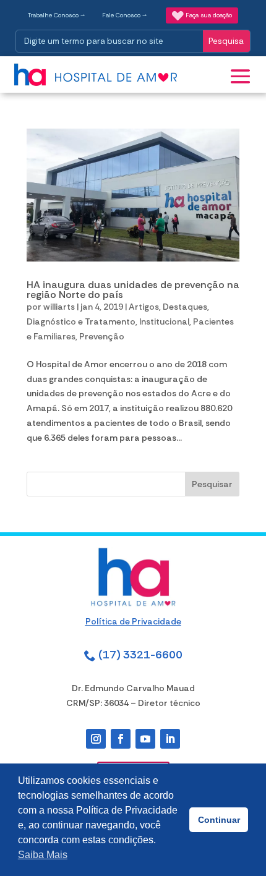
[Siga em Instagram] (96, 739)
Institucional (164, 321)
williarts (59, 306)
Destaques (185, 306)
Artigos (144, 306)
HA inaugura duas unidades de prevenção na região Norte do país (133, 289)
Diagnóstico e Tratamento (81, 321)
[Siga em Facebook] (121, 739)
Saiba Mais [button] (42, 854)
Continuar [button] (219, 820)
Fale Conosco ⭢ (124, 15)
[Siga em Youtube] (145, 739)
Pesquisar (212, 484)
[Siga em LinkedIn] (170, 739)
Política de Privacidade (133, 621)
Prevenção (101, 336)
